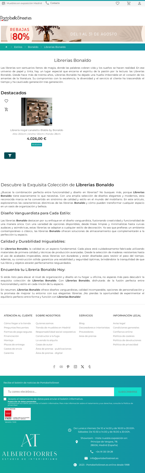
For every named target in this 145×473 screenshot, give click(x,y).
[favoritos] (118, 3)
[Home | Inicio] (6, 47)
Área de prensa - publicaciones (53, 348)
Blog (82, 323)
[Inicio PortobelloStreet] (16, 20)
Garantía (9, 353)
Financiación (11, 336)
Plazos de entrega (14, 344)
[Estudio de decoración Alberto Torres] (29, 460)
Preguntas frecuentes (16, 327)
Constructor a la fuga (48, 336)
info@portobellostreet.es (104, 458)
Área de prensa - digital (49, 353)
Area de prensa (87, 336)
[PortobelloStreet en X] (83, 366)
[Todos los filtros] (10, 155)
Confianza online (123, 332)
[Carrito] (129, 3)
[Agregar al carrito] (6, 109)
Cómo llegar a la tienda (17, 323)
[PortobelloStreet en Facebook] (54, 366)
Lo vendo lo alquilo (47, 340)
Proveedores (86, 332)
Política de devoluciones (127, 340)
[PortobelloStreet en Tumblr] (90, 366)
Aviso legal (119, 323)
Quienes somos (44, 323)
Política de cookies (123, 336)
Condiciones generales (126, 327)
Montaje (8, 340)
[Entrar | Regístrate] (140, 3)
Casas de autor (44, 344)
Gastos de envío (13, 348)
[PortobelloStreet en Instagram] (76, 366)
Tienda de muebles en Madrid (53, 327)
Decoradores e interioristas (94, 327)
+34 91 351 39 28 (104, 451)
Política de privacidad (125, 344)
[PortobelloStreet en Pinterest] (68, 366)
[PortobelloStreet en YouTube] (61, 366)
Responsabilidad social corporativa (56, 332)
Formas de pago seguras (18, 332)
